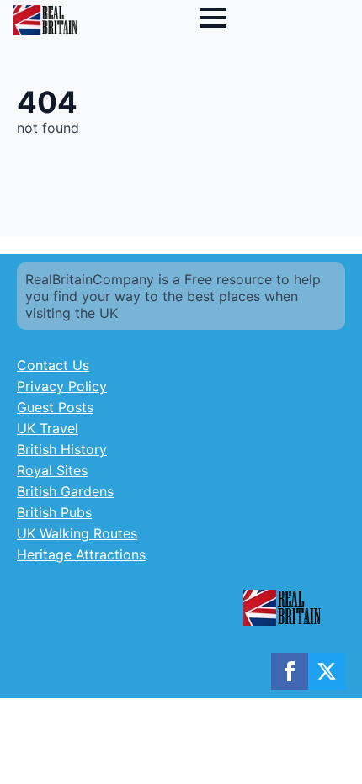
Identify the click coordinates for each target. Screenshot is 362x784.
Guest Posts (55, 407)
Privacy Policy (62, 386)
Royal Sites (52, 470)
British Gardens (65, 491)
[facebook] (289, 671)
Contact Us (53, 365)
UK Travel (47, 428)
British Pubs (54, 512)
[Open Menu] (213, 17)
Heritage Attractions (81, 554)
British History (62, 449)
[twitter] (326, 671)
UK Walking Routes (77, 533)
